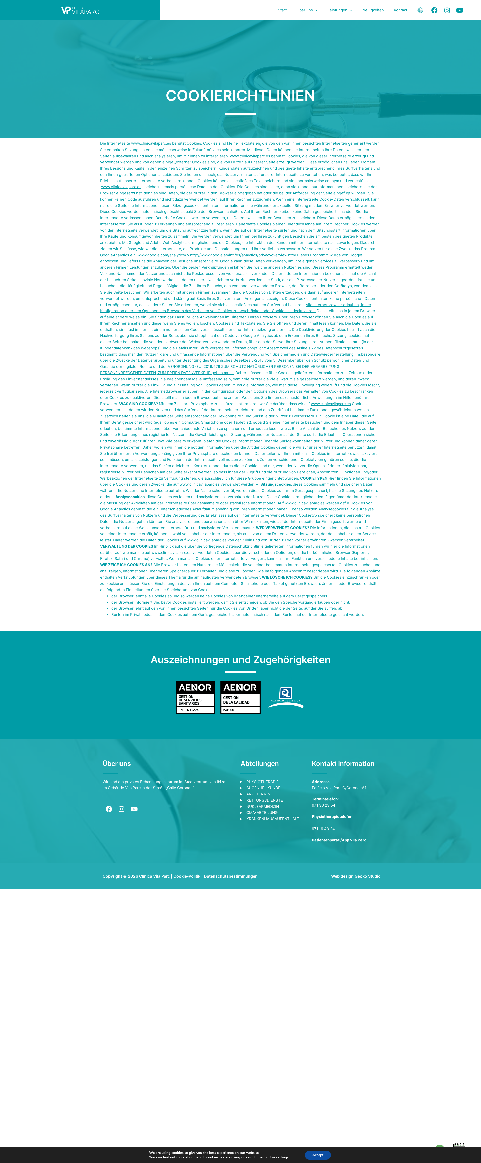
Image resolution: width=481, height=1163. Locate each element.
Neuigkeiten (373, 10)
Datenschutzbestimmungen (231, 876)
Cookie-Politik (186, 876)
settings (282, 1157)
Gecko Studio (368, 876)
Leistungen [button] (337, 10)
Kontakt (400, 10)
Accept (317, 1155)
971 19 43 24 (323, 828)
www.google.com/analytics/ (162, 255)
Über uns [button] (305, 10)
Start (282, 10)
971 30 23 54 (323, 805)
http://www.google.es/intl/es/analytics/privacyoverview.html (243, 255)
